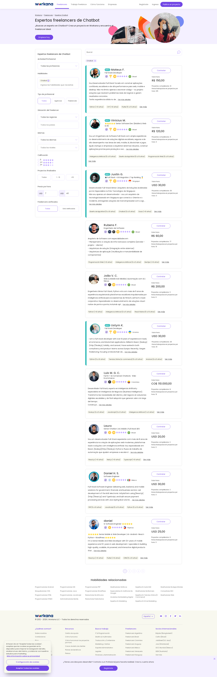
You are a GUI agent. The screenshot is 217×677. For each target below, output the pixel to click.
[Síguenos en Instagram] (166, 616)
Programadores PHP (92, 587)
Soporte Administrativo (104, 648)
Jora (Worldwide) (162, 644)
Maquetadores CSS (42, 591)
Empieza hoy (44, 37)
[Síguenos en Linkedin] (180, 616)
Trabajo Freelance (79, 4)
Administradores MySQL (69, 599)
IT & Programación (102, 633)
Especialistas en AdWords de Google (121, 592)
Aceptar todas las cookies (27, 668)
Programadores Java (68, 591)
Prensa (67, 653)
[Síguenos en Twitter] (175, 616)
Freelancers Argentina (133, 633)
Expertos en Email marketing (145, 601)
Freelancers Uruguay (133, 644)
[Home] (44, 4)
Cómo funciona (97, 4)
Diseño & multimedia (103, 637)
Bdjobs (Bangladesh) (164, 633)
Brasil (134, 77)
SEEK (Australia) (162, 651)
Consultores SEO (167, 591)
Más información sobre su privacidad (23, 656)
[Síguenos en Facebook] (170, 616)
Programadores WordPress (95, 591)
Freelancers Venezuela (134, 651)
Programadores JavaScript (70, 595)
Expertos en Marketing (118, 601)
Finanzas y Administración (105, 655)
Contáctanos (40, 637)
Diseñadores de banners (144, 591)
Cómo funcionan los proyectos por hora (77, 641)
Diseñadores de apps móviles (172, 587)
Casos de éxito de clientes (75, 646)
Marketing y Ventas (102, 644)
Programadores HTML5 (43, 599)
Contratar (161, 70)
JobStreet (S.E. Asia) (163, 640)
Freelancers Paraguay (133, 655)
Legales (98, 651)
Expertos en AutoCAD (143, 587)
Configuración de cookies (27, 662)
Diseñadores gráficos (118, 587)
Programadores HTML (43, 595)
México (134, 480)
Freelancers (62, 4)
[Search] (179, 52)
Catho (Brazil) (161, 637)
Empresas (112, 4)
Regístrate (108, 668)
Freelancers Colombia (133, 640)
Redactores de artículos (94, 595)
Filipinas (130, 528)
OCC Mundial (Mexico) (164, 648)
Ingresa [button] (155, 4)
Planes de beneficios (73, 650)
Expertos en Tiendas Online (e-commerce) (146, 596)
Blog (37, 640)
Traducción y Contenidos (105, 640)
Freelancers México (132, 648)
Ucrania (135, 332)
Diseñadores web (167, 595)
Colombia (135, 382)
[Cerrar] (214, 658)
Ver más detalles (124, 100)
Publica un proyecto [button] (171, 4)
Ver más (143, 107)
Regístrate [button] (143, 4)
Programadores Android (44, 587)
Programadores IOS (67, 587)
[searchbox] (58, 85)
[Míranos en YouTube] (161, 616)
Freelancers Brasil (132, 637)
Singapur (136, 181)
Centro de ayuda (71, 633)
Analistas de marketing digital (121, 597)
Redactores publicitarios (94, 599)
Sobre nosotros (41, 633)
